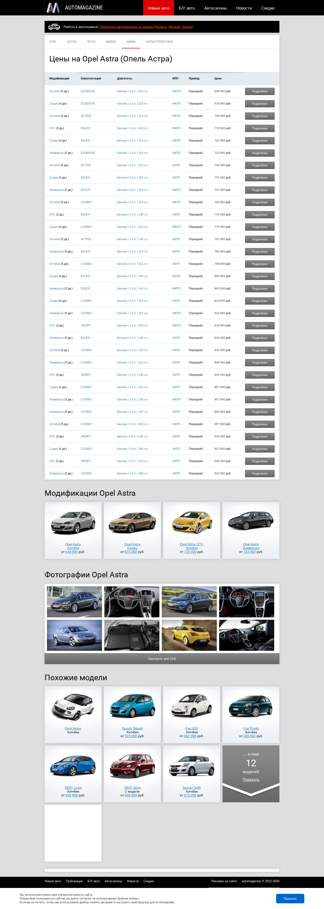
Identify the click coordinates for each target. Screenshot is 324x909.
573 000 (190, 795)
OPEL (53, 41)
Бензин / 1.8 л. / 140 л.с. (133, 128)
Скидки (268, 8)
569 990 (71, 795)
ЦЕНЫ (131, 41)
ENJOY (85, 128)
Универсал (56, 153)
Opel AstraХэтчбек (73, 546)
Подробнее (260, 91)
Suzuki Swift (192, 788)
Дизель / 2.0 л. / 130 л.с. (132, 436)
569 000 (249, 736)
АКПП (176, 165)
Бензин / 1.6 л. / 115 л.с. (132, 91)
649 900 (71, 552)
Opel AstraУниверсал (251, 546)
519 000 (131, 736)
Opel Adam (73, 728)
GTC (52, 128)
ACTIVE (86, 116)
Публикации (74, 881)
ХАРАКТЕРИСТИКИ (159, 41)
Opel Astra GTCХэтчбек (192, 546)
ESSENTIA (88, 91)
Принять (290, 898)
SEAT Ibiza (132, 788)
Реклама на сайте (224, 881)
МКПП (176, 91)
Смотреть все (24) (162, 659)
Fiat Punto (251, 728)
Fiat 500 (191, 728)
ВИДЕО (111, 41)
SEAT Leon (73, 788)
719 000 (190, 552)
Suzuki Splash (132, 728)
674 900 (131, 552)
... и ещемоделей (251, 767)
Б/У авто (187, 8)
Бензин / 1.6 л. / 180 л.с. (133, 424)
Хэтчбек (54, 91)
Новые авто (158, 8)
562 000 (190, 736)
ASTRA (72, 41)
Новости (244, 8)
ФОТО (91, 41)
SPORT (86, 325)
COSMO (86, 202)
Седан (53, 103)
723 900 (249, 552)
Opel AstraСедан (132, 546)
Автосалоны (215, 8)
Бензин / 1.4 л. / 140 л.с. (133, 214)
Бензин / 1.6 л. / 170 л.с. (133, 461)
